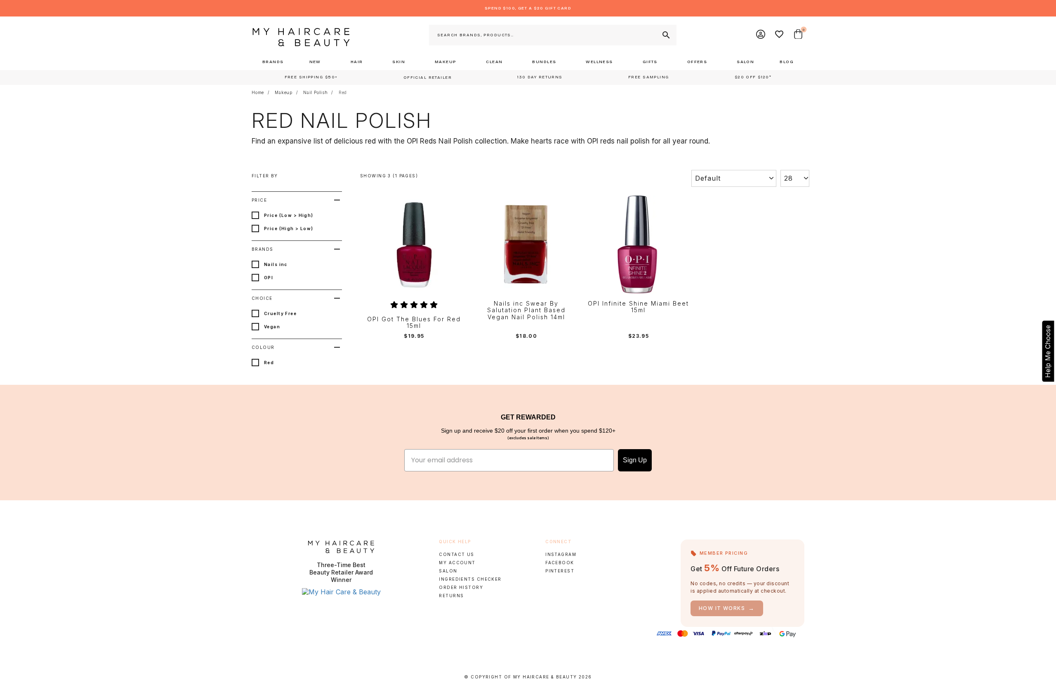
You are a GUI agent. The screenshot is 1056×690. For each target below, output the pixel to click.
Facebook (559, 562)
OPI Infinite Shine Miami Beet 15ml (638, 307)
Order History (461, 587)
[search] (665, 35)
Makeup (283, 92)
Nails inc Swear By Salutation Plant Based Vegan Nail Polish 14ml (526, 310)
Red (343, 92)
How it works (727, 608)
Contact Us (456, 554)
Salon (448, 570)
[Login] (761, 35)
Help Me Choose (1048, 351)
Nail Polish (315, 92)
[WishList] (779, 35)
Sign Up (635, 460)
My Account (457, 562)
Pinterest (559, 570)
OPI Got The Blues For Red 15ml (414, 323)
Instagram (560, 554)
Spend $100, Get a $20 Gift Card (528, 8)
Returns (451, 595)
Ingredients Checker (470, 579)
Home (258, 92)
